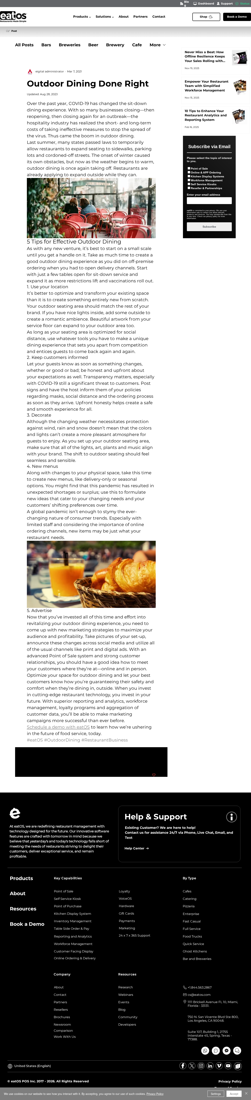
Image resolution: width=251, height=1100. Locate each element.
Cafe (137, 44)
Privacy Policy (155, 1094)
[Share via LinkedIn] (48, 763)
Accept (234, 1094)
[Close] (246, 1094)
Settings (216, 1094)
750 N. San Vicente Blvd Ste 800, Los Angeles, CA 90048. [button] (213, 1018)
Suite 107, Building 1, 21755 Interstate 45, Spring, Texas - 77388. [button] (210, 1035)
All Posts (24, 44)
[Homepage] (7, 31)
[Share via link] (57, 763)
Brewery (115, 44)
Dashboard (206, 3)
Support (227, 3)
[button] (82, 17)
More (155, 44)
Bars (46, 44)
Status (244, 3)
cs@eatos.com (199, 995)
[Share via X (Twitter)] (38, 763)
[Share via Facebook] (29, 763)
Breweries (69, 44)
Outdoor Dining (38, 750)
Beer (93, 44)
